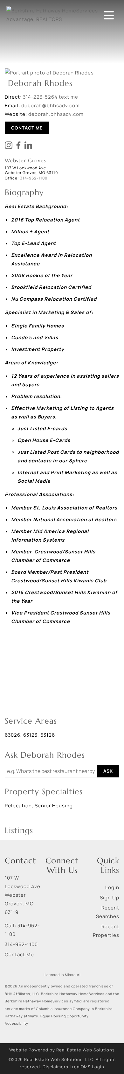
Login (112, 887)
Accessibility (16, 1023)
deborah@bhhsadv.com (50, 105)
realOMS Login (88, 1067)
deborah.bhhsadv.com (56, 114)
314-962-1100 (21, 944)
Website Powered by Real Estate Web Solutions (62, 1050)
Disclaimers (55, 1067)
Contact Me (27, 128)
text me (68, 97)
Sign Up (109, 897)
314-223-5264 (40, 97)
